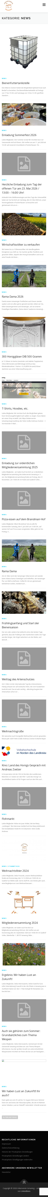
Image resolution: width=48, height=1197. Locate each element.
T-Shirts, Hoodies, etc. (15, 408)
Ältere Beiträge (10, 1117)
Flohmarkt (8, 819)
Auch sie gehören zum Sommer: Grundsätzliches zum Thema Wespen (21, 1035)
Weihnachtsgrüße (13, 731)
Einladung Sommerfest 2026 (19, 135)
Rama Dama (9, 571)
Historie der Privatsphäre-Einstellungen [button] (17, 1152)
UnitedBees (25, 1191)
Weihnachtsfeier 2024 (15, 870)
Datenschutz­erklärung (10, 1148)
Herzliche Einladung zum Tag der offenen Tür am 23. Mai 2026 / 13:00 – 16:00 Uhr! (22, 188)
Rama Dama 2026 (13, 296)
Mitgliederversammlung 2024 (20, 922)
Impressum (6, 1144)
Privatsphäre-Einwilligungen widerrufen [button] (17, 1159)
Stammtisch (14, 866)
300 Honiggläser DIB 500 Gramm (22, 356)
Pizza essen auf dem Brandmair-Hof (23, 519)
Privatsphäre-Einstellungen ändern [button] (15, 1156)
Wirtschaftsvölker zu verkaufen (21, 244)
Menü (44, 5)
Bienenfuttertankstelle (16, 83)
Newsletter (6, 1172)
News (4, 78)
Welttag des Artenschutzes (18, 679)
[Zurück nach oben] (24, 1182)
